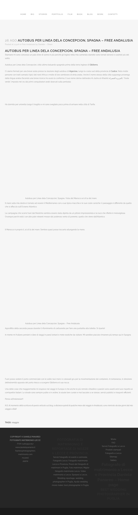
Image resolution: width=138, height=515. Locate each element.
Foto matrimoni (75, 468)
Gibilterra (94, 65)
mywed (25, 458)
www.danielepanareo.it (25, 447)
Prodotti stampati (113, 450)
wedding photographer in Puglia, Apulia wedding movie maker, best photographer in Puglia (70, 481)
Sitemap (113, 457)
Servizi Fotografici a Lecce (113, 446)
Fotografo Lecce (60, 461)
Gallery (113, 460)
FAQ (113, 443)
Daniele (41, 44)
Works (113, 439)
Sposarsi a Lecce (79, 475)
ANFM (25, 461)
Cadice (114, 71)
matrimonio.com (25, 454)
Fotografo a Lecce (113, 453)
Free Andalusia (28, 44)
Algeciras (73, 71)
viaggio (15, 422)
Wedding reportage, (66, 478)
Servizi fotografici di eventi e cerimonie (70, 457)
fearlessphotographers (25, 451)
